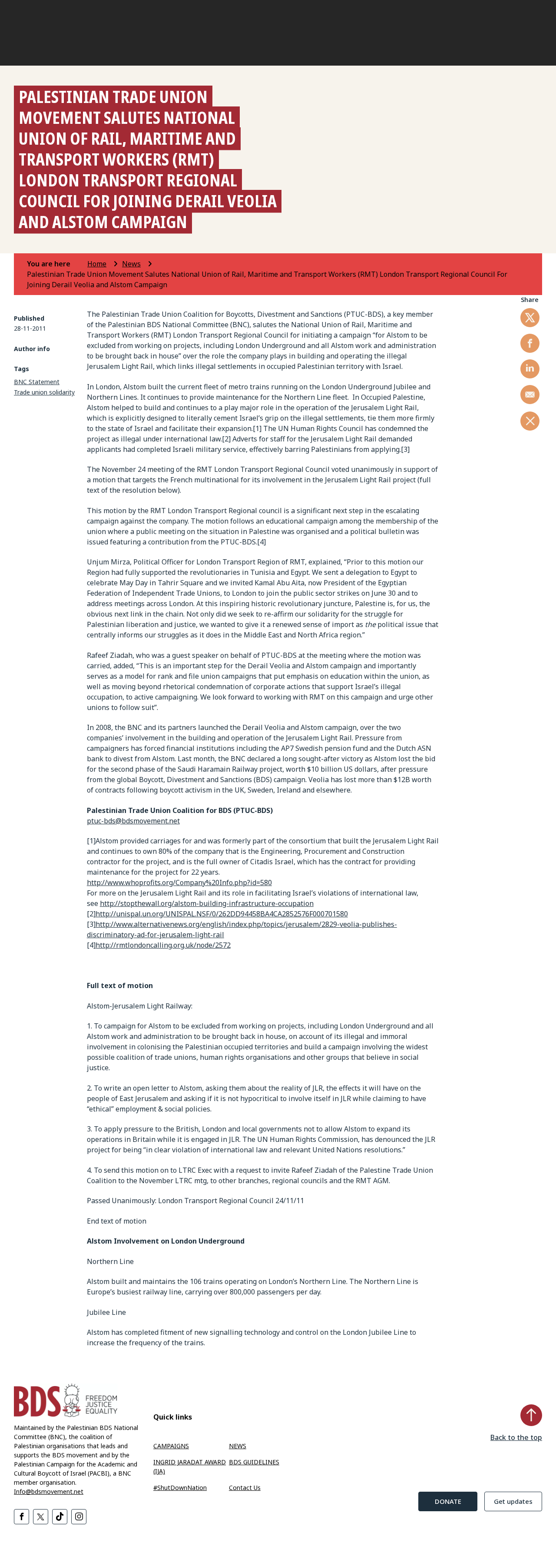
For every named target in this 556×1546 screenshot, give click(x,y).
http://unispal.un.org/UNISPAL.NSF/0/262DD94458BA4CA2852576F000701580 (222, 914)
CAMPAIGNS (171, 1446)
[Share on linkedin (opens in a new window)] (529, 368)
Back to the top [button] (516, 1437)
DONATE (448, 1501)
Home (96, 264)
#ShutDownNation (180, 1487)
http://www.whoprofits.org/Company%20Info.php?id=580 (179, 882)
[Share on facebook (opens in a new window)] (529, 343)
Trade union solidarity (44, 392)
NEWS (237, 1446)
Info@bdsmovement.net (48, 1491)
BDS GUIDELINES (254, 1462)
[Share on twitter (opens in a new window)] (529, 317)
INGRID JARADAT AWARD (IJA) (189, 1466)
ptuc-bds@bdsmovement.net (133, 821)
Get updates (513, 1501)
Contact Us (245, 1487)
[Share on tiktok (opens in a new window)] (59, 1516)
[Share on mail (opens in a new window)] (529, 394)
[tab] (56, 264)
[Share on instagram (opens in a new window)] (78, 1516)
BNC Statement (37, 382)
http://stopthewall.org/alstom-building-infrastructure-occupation (207, 903)
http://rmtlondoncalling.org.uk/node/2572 (163, 945)
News (131, 264)
